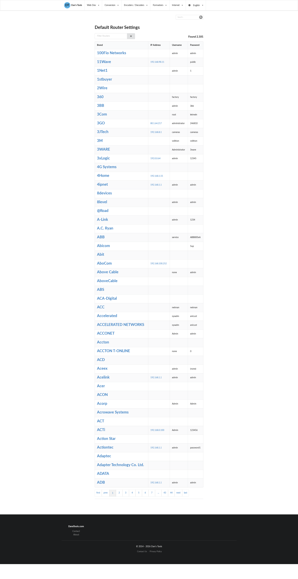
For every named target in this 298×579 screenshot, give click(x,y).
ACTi (101, 430)
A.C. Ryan (105, 228)
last (185, 493)
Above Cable (107, 272)
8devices (104, 193)
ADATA (103, 474)
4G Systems (107, 167)
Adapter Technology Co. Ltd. (120, 465)
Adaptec (104, 456)
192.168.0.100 (157, 430)
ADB (101, 482)
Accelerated (107, 316)
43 (165, 493)
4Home (103, 176)
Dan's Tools (73, 5)
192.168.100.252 (158, 264)
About (76, 535)
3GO (101, 123)
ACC (100, 307)
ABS (100, 290)
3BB (100, 106)
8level (102, 202)
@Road (102, 211)
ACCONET (106, 333)
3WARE (103, 149)
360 (100, 97)
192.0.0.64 (155, 158)
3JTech (102, 132)
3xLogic (103, 158)
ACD (101, 360)
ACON (102, 395)
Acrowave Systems (113, 412)
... (158, 493)
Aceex (102, 368)
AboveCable (107, 281)
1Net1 (102, 71)
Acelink (103, 377)
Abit (100, 255)
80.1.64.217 (156, 123)
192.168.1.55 (156, 176)
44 (171, 493)
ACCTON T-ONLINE (113, 351)
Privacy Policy (156, 552)
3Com (102, 114)
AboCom (104, 263)
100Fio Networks (111, 53)
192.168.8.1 (156, 132)
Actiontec (105, 447)
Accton (103, 342)
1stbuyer (104, 79)
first (98, 493)
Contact (76, 531)
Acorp (102, 404)
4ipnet (102, 184)
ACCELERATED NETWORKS (120, 325)
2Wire (102, 88)
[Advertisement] (229, 66)
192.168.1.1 (156, 185)
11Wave (104, 62)
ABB (101, 237)
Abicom (103, 246)
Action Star (106, 439)
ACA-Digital (107, 298)
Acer (101, 386)
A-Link (102, 220)
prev (106, 493)
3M (100, 141)
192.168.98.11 (157, 62)
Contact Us (142, 552)
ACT (100, 421)
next (178, 493)
